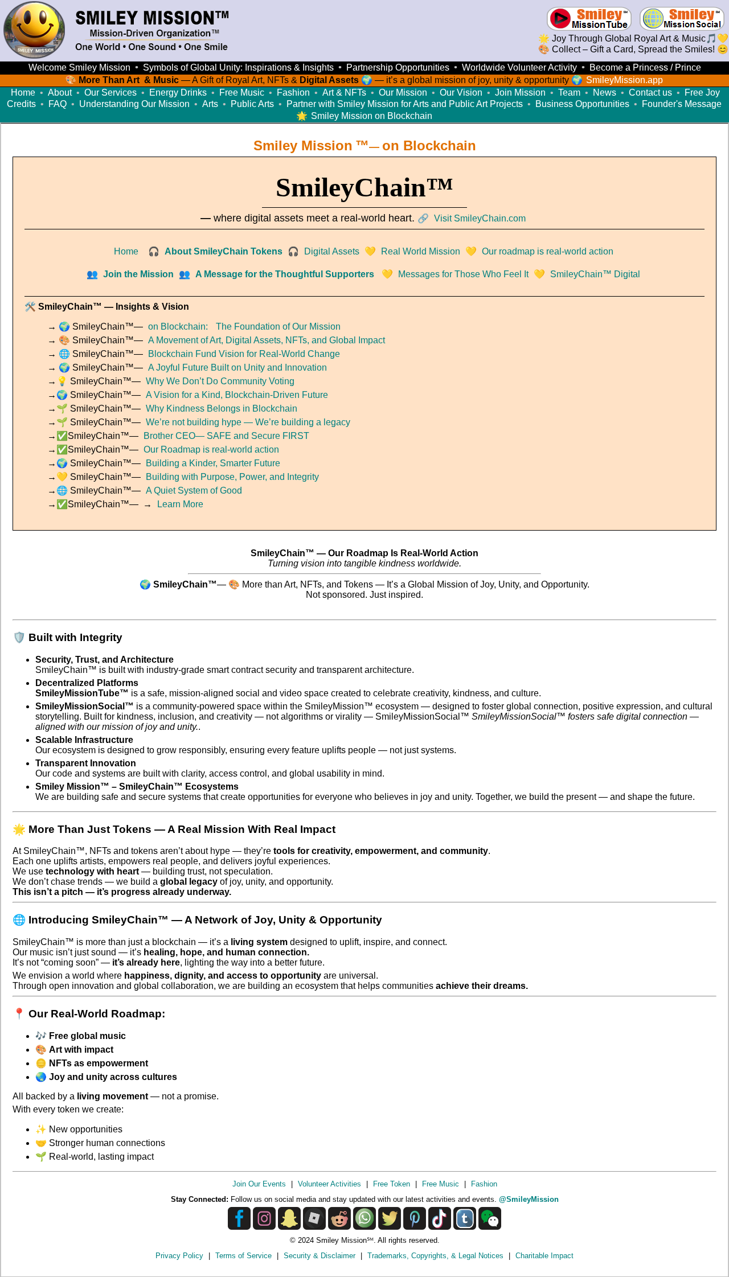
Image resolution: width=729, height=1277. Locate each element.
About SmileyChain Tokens (223, 251)
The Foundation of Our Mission (278, 326)
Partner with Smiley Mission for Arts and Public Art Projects (404, 104)
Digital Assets (331, 251)
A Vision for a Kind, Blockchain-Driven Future (237, 395)
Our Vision (461, 92)
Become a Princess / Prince (645, 67)
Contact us (650, 92)
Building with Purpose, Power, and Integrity (232, 477)
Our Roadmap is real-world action (211, 449)
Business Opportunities (582, 104)
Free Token (391, 1184)
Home (23, 92)
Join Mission (520, 92)
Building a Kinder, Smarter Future (213, 463)
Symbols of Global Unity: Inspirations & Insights (238, 67)
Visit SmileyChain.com (480, 218)
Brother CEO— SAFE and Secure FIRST (226, 436)
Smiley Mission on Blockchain (371, 116)
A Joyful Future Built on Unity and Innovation (237, 367)
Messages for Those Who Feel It (463, 274)
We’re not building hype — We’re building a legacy (248, 422)
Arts (210, 104)
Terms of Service (243, 1255)
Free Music (241, 92)
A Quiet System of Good (194, 490)
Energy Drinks (178, 92)
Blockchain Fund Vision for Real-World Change (244, 354)
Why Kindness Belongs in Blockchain (221, 408)
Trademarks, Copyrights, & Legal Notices (435, 1255)
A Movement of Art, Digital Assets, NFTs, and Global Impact (266, 340)
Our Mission (403, 92)
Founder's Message (682, 104)
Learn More (180, 504)
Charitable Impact (544, 1255)
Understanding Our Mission (134, 104)
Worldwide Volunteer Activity (519, 67)
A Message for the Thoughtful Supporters (284, 274)
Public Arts (252, 104)
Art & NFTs (344, 92)
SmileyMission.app (624, 80)
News (604, 92)
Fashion (293, 92)
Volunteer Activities (329, 1184)
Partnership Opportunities (397, 67)
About (60, 92)
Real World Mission (420, 251)
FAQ (57, 104)
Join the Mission (138, 274)
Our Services (110, 92)
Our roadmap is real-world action (547, 251)
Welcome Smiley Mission (79, 67)
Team (569, 92)
